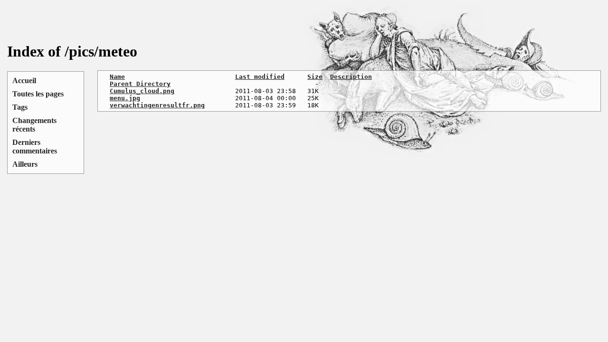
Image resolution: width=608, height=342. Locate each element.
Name (117, 76)
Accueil (24, 80)
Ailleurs (25, 164)
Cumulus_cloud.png (142, 91)
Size (315, 76)
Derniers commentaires (34, 146)
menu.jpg (125, 98)
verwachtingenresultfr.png (157, 105)
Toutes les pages (38, 94)
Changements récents (34, 124)
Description (351, 76)
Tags (20, 107)
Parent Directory (140, 83)
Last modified (260, 76)
